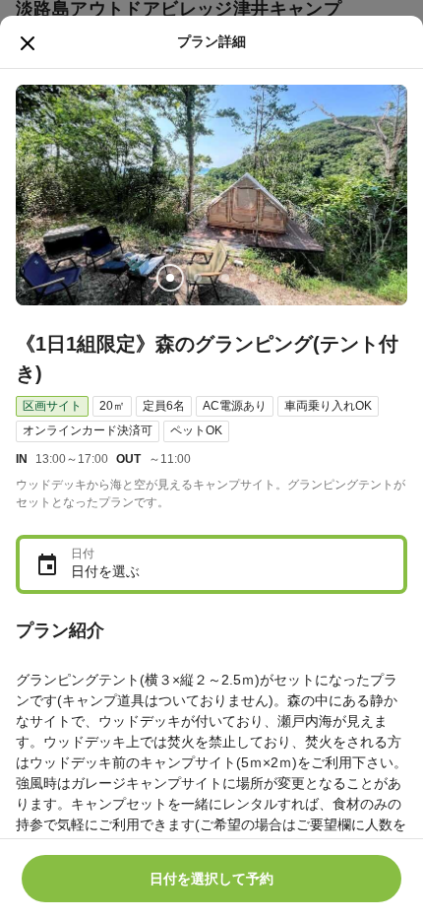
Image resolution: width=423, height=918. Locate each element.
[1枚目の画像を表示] (170, 278)
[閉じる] (27, 43)
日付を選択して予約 (211, 878)
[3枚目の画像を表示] (225, 278)
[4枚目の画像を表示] (253, 278)
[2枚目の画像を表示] (198, 278)
